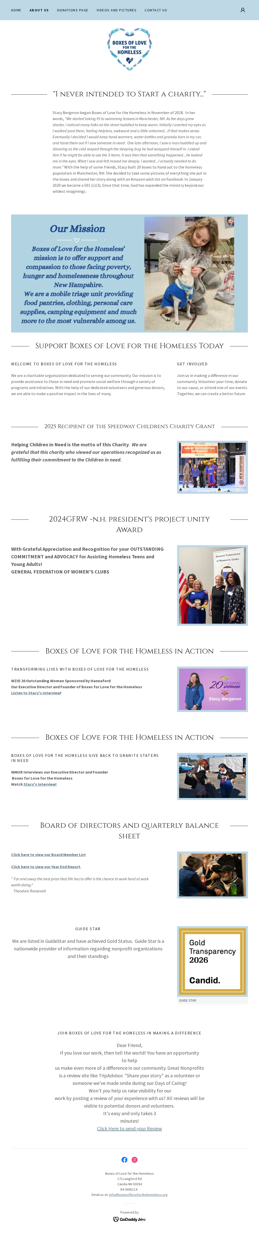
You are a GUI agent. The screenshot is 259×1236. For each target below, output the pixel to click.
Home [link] (16, 10)
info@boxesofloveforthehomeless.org (138, 1194)
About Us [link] (39, 10)
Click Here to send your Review (129, 1128)
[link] (129, 48)
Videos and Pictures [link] (117, 10)
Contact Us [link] (156, 10)
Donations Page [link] (73, 10)
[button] (243, 10)
